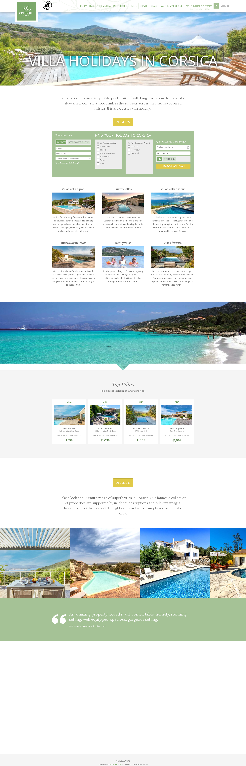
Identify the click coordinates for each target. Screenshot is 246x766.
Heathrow (135, 149)
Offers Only (169, 159)
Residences (105, 156)
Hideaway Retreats (73, 243)
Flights (123, 6)
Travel (143, 6)
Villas (102, 163)
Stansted (135, 153)
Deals (154, 6)
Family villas (123, 243)
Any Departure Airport (140, 143)
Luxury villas (123, 189)
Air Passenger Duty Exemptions (70, 163)
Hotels (103, 149)
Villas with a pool (73, 189)
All (159, 159)
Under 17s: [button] (61, 153)
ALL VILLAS (123, 122)
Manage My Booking (171, 6)
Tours (102, 160)
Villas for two (172, 243)
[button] (73, 158)
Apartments (105, 146)
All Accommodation (108, 143)
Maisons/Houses (107, 153)
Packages (61, 142)
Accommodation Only (79, 142)
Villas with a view (172, 189)
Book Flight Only (65, 135)
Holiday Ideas (86, 6)
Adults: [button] (59, 148)
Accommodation (106, 6)
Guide (134, 6)
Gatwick (134, 146)
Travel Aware (114, 764)
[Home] (26, 19)
